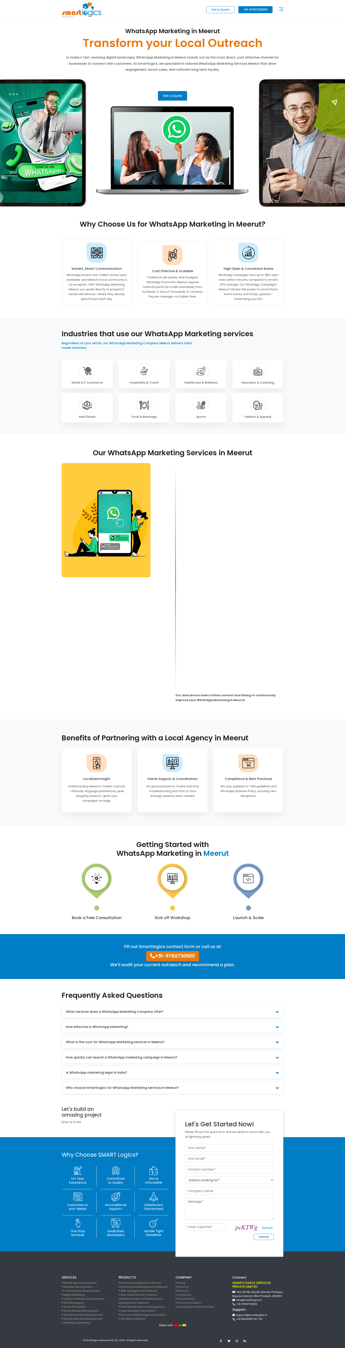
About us (183, 1286)
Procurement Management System (143, 1314)
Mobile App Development (80, 1283)
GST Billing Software (133, 1318)
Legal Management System (138, 1310)
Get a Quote (220, 10)
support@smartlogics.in (251, 1315)
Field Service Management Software (144, 1286)
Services (182, 1290)
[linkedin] (245, 1341)
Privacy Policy (186, 1298)
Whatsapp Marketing (76, 1322)
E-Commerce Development (81, 1290)
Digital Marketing (74, 1294)
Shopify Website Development (83, 1318)
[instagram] (237, 1341)
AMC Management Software (138, 1290)
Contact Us (184, 1294)
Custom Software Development (83, 1298)
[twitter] (229, 1341)
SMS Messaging (73, 1302)
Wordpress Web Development (83, 1314)
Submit (264, 1237)
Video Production (74, 1306)
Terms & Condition (189, 1302)
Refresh (267, 1228)
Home (181, 1283)
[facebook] (221, 1341)
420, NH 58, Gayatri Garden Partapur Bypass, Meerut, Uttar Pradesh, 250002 (257, 1294)
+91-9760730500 (255, 10)
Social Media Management (81, 1310)
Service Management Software (140, 1283)
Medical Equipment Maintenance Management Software (141, 1300)
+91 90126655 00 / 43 (248, 1319)
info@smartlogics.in (248, 1300)
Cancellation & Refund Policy (195, 1306)
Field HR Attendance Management (142, 1306)
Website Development (77, 1286)
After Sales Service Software (138, 1294)
